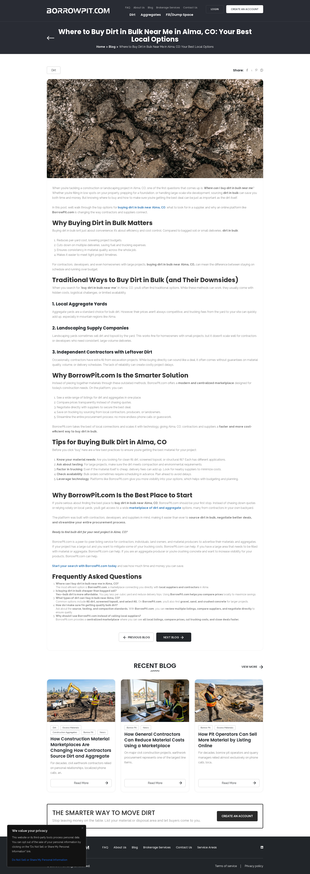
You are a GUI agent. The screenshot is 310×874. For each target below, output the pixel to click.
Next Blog (171, 637)
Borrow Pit (88, 732)
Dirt (132, 14)
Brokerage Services (168, 7)
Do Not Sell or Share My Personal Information (39, 859)
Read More (81, 783)
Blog (150, 7)
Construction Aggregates (65, 732)
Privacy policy (254, 866)
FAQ (127, 7)
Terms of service (226, 866)
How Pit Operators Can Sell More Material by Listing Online (227, 740)
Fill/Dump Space (179, 14)
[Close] (82, 828)
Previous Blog (139, 637)
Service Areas (207, 847)
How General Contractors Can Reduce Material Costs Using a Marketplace (154, 740)
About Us (139, 7)
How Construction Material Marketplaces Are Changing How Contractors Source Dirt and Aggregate (80, 747)
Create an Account (245, 9)
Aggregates (151, 14)
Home (100, 46)
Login (215, 9)
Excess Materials (71, 727)
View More (249, 667)
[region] (46, 846)
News (102, 732)
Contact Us (190, 7)
